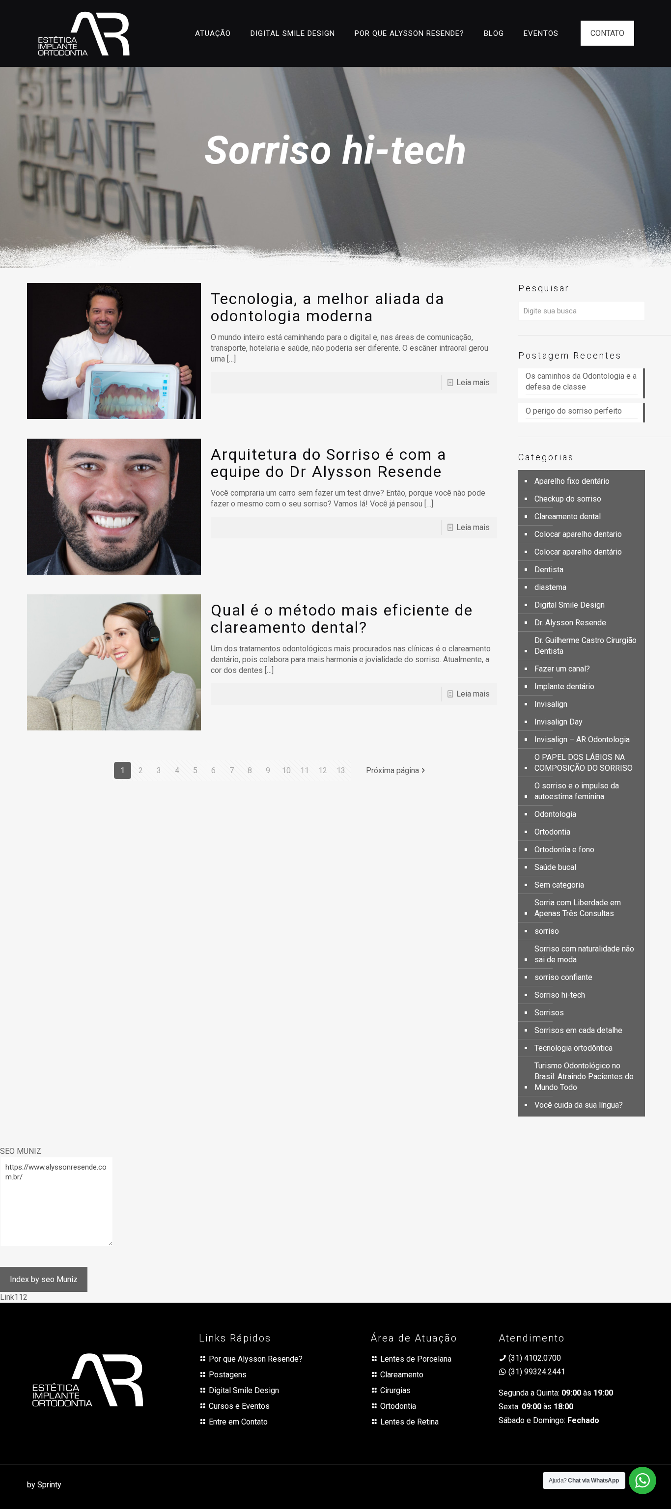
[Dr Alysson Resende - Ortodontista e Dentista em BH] (84, 33)
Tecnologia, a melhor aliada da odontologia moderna (328, 307)
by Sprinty (44, 1484)
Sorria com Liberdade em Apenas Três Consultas (577, 908)
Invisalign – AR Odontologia (582, 739)
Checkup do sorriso (567, 498)
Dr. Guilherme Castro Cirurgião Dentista (585, 646)
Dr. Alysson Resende (570, 622)
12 (322, 770)
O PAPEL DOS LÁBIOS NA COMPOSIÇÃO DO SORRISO (583, 763)
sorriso (546, 931)
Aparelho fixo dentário (572, 481)
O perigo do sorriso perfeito (575, 411)
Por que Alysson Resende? (256, 1359)
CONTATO (607, 33)
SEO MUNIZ (20, 1151)
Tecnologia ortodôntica (573, 1048)
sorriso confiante (563, 977)
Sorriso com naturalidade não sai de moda (584, 954)
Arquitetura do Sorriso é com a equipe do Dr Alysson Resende (329, 463)
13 (340, 770)
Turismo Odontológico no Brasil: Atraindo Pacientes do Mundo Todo (584, 1076)
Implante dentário (564, 686)
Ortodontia (552, 832)
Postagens (228, 1374)
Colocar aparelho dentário (578, 552)
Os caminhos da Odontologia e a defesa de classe (581, 381)
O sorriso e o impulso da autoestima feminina (576, 791)
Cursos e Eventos (239, 1406)
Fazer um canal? (562, 668)
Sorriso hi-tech (559, 995)
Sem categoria (559, 885)
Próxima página (392, 770)
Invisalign (550, 704)
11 (304, 770)
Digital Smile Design (569, 605)
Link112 (14, 1297)
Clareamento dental (567, 516)
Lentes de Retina (409, 1421)
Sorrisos (549, 1012)
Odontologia (555, 814)
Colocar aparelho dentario (578, 534)
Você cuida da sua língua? (578, 1105)
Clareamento (401, 1374)
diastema (550, 587)
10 (286, 770)
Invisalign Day (558, 722)
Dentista (548, 569)
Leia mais (473, 382)
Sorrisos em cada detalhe (578, 1030)
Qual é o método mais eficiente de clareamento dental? (342, 619)
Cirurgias (395, 1390)
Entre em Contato (238, 1421)
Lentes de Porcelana (415, 1359)
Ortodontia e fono (564, 849)
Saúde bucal (555, 867)
